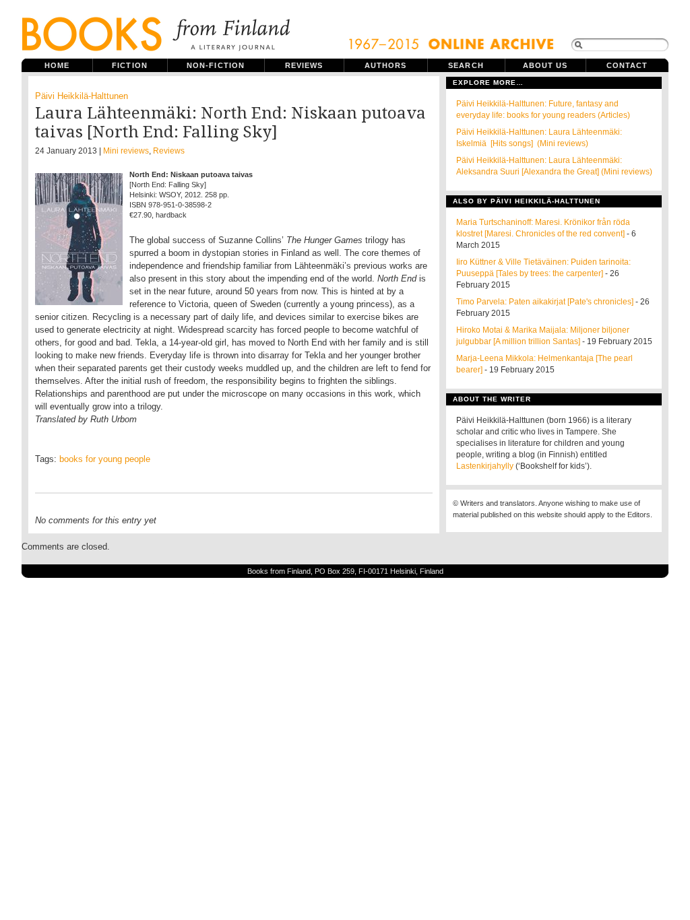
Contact (627, 65)
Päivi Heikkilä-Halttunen (81, 96)
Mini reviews (126, 151)
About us (545, 65)
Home (56, 65)
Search (466, 65)
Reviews (304, 65)
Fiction (130, 65)
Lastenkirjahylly (484, 466)
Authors (386, 65)
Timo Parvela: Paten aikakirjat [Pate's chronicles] (544, 301)
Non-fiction (216, 65)
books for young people (104, 459)
